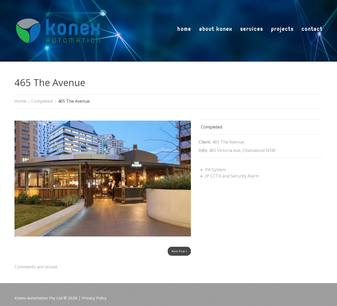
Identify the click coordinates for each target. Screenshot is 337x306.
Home (184, 30)
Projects (282, 30)
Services (251, 30)
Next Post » (179, 251)
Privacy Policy (94, 297)
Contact (312, 30)
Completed (42, 101)
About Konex (215, 30)
